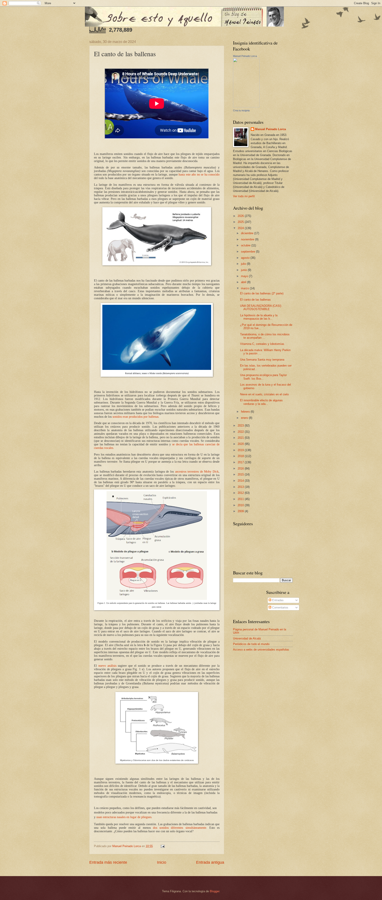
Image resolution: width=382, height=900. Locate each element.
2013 (241, 487)
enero (245, 417)
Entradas (277, 600)
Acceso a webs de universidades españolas (261, 649)
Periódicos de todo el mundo (251, 644)
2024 (241, 228)
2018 (241, 456)
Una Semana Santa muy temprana (262, 359)
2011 (241, 499)
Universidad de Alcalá (247, 638)
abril (244, 282)
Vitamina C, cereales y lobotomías (262, 344)
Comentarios (279, 607)
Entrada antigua (210, 862)
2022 (241, 431)
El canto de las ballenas (255, 299)
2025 (241, 222)
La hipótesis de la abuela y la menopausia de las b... (258, 317)
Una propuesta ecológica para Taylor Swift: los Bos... (263, 376)
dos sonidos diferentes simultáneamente (179, 827)
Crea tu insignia (241, 110)
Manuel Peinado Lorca (245, 56)
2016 (241, 468)
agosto (245, 257)
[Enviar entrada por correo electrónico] (162, 846)
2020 (241, 444)
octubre (246, 245)
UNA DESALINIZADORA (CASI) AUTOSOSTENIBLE (260, 307)
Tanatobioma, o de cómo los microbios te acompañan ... (265, 336)
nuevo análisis (107, 665)
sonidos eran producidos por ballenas (136, 416)
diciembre (247, 233)
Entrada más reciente (108, 862)
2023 (241, 425)
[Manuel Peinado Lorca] (246, 106)
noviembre (248, 239)
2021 (241, 437)
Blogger (214, 891)
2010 (241, 505)
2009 (241, 511)
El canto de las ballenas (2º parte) (261, 293)
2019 (241, 450)
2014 (241, 480)
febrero (246, 411)
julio (244, 263)
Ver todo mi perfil (244, 196)
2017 (241, 462)
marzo (245, 288)
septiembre (248, 251)
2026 (241, 216)
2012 (241, 492)
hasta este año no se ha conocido (199, 174)
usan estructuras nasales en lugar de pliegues (123, 817)
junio (244, 270)
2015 (241, 474)
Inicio (161, 862)
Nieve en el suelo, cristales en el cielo (264, 394)
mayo (245, 276)
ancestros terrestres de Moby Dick (197, 471)
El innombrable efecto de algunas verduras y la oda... (261, 402)
